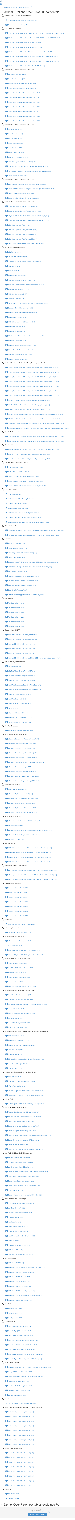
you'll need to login (45, 1512)
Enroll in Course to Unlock (37, 1514)
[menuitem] (1, 4)
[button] (1, 2)
